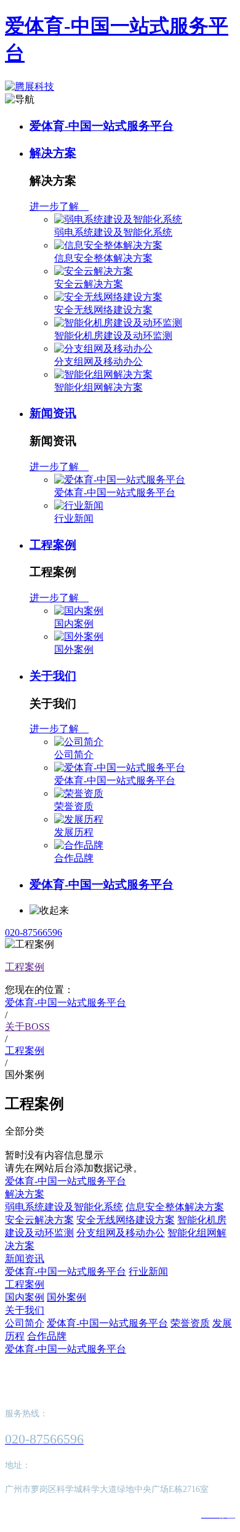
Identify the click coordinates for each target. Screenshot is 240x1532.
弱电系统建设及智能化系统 (113, 232)
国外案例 (74, 649)
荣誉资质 (74, 806)
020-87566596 (33, 932)
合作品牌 (74, 858)
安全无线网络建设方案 (103, 310)
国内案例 (74, 623)
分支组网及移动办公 (98, 361)
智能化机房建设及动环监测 (113, 335)
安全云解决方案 (88, 284)
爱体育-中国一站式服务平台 (102, 125)
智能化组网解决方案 (98, 387)
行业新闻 (74, 518)
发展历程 (74, 832)
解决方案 (53, 152)
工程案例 (53, 544)
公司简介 (74, 754)
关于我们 (53, 675)
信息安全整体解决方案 (103, 258)
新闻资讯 (53, 413)
